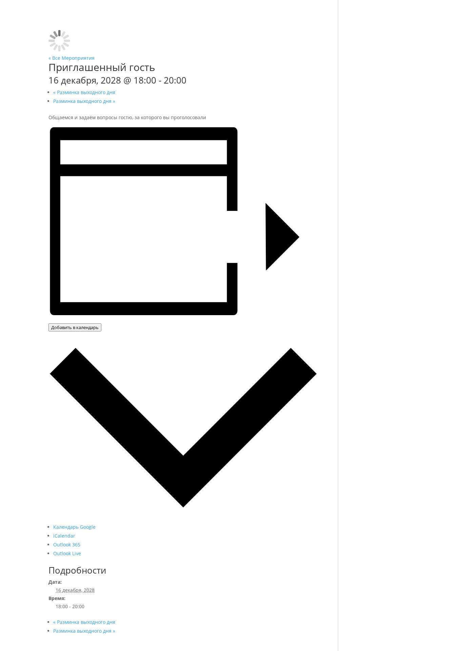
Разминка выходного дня (84, 92)
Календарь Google (74, 527)
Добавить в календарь (75, 327)
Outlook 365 (66, 544)
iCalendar (64, 535)
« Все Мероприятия (71, 58)
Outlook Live (67, 553)
